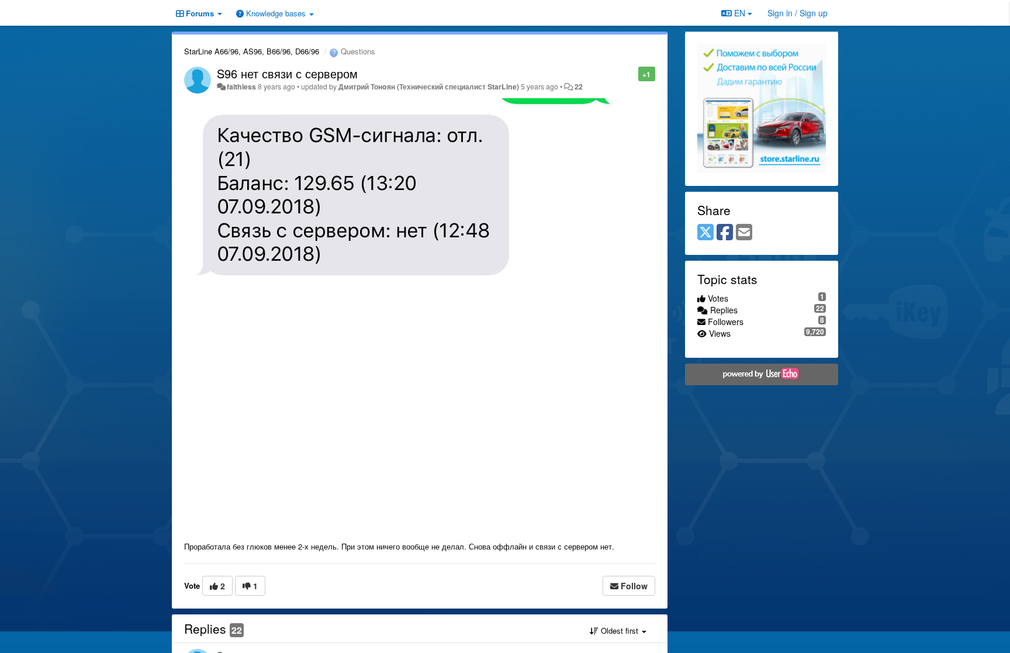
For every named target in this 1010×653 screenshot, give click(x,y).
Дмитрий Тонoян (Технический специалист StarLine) (428, 86)
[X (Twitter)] (705, 233)
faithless (241, 86)
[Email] (744, 233)
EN (740, 13)
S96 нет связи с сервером (287, 73)
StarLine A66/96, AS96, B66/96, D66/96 (251, 51)
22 (579, 86)
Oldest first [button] (620, 630)
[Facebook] (725, 233)
